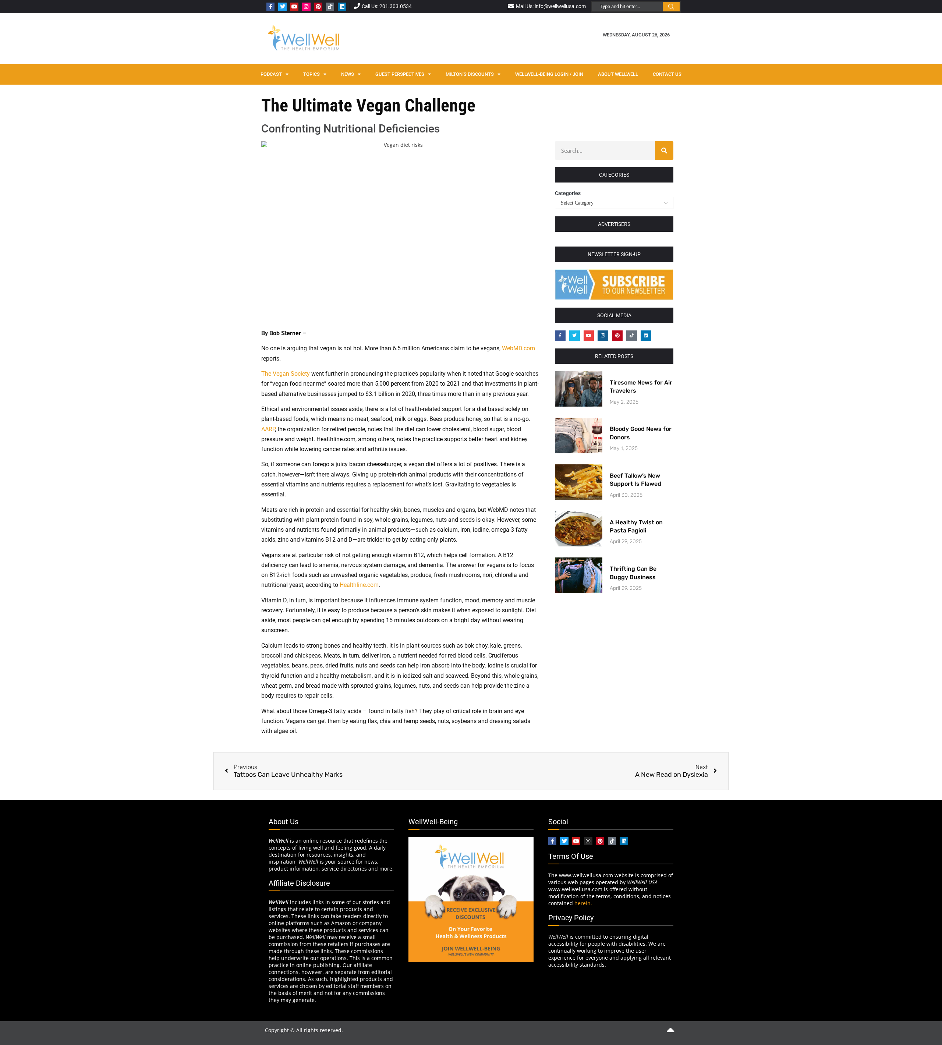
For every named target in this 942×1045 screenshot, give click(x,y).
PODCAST (271, 74)
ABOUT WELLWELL (618, 74)
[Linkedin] (342, 7)
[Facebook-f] (270, 7)
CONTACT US (667, 74)
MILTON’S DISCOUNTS (470, 74)
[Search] (664, 150)
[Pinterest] (318, 7)
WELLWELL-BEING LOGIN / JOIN (549, 74)
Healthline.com (359, 584)
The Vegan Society (285, 373)
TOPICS (311, 74)
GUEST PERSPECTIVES (399, 74)
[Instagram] (306, 7)
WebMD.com (518, 348)
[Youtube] (294, 7)
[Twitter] (282, 7)
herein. (583, 903)
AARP (268, 429)
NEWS (347, 74)
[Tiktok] (330, 7)
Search (671, 6)
